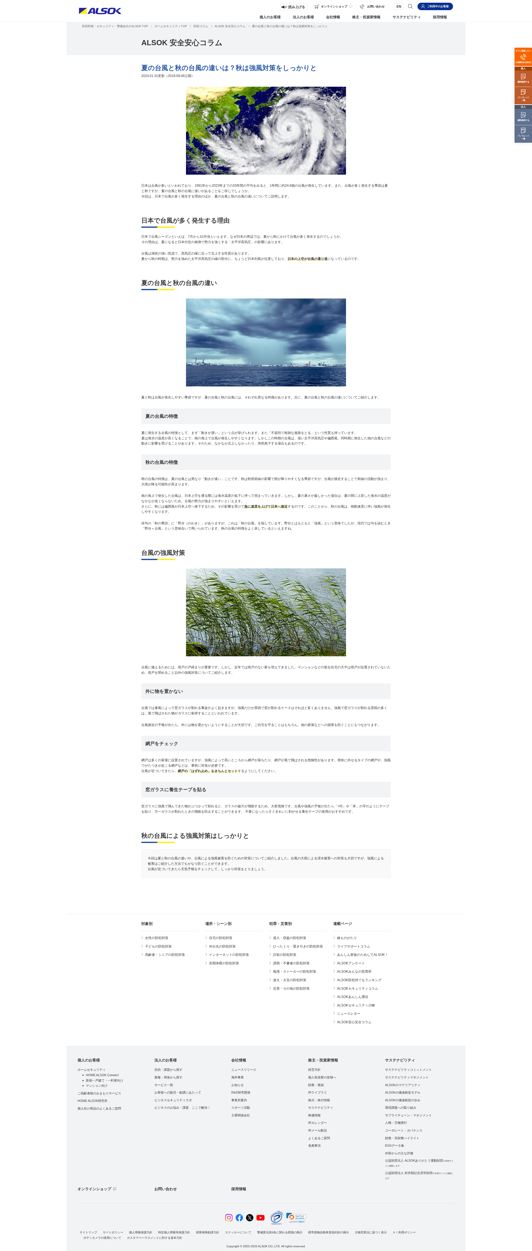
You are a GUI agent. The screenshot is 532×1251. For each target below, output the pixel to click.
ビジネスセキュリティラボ (173, 1100)
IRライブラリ (317, 1092)
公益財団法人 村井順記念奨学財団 (419, 1175)
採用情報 (238, 1189)
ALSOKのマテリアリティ (402, 1085)
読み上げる (296, 7)
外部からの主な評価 (399, 1153)
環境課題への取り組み (400, 1107)
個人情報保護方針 (140, 1232)
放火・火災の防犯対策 (289, 980)
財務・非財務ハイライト (402, 1138)
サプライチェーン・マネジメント (408, 1115)
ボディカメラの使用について (102, 1237)
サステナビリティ (320, 1107)
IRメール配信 (317, 1130)
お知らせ (237, 1085)
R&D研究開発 (240, 1092)
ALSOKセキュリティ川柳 (356, 1005)
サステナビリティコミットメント (408, 1069)
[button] (296, 1218)
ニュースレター (348, 1013)
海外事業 (237, 1077)
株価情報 (314, 1115)
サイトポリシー (113, 1232)
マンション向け (97, 1085)
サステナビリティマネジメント (407, 1077)
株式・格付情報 (319, 1100)
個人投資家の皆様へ (322, 1077)
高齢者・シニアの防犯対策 (165, 954)
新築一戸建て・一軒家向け (104, 1080)
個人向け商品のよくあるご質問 (99, 1108)
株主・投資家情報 (323, 1060)
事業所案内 (239, 1100)
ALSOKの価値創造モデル (402, 1092)
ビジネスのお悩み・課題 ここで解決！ (182, 1107)
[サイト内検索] (410, 6)
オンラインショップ (94, 1189)
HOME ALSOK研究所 (92, 1100)
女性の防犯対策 (156, 938)
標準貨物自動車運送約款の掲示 (328, 1232)
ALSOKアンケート (351, 963)
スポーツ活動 (240, 1107)
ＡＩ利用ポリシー (404, 1232)
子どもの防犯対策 (158, 946)
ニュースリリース (243, 1069)
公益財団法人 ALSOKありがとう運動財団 (419, 1163)
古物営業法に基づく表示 (371, 1232)
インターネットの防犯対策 (229, 954)
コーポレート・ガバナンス (403, 1130)
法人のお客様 (165, 1060)
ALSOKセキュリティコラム (357, 988)
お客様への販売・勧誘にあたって (177, 1092)
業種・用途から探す (168, 1077)
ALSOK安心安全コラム (354, 1022)
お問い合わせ (165, 1189)
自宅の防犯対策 (220, 938)
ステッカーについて (238, 1232)
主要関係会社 (240, 1115)
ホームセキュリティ (92, 1069)
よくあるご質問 (319, 1138)
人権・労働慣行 (396, 1122)
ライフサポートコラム (353, 946)
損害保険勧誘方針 (207, 1232)
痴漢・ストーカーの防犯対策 (294, 971)
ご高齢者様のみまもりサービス (99, 1093)
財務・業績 (316, 1085)
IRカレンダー (317, 1122)
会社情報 (238, 1060)
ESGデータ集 (394, 1145)
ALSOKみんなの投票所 (354, 971)
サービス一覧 (163, 1085)
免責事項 (314, 1145)
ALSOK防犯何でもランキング (359, 980)
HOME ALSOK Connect (102, 1075)
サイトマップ (88, 1232)
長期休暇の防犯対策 (224, 963)
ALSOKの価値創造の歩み (402, 1100)
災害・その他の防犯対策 (291, 988)
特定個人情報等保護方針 (174, 1232)
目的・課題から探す (168, 1069)
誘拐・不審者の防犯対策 (291, 963)
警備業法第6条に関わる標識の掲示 (279, 1232)
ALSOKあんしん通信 (352, 997)
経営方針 (314, 1069)
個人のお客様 (89, 1060)
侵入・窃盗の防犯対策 (289, 938)
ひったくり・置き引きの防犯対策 (298, 946)
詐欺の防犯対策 (284, 954)
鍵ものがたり (347, 938)
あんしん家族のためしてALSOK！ (362, 954)
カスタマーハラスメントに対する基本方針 (154, 1237)
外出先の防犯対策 (222, 946)
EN (399, 6)
